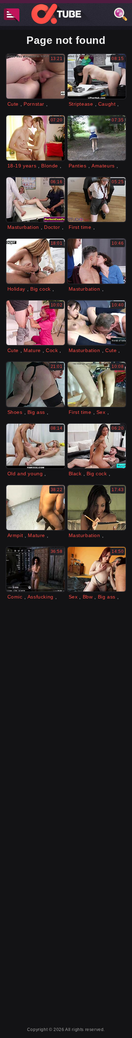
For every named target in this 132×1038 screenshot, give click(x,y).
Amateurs (103, 165)
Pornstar (34, 104)
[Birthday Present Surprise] (35, 446)
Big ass (36, 412)
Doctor (52, 227)
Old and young (25, 473)
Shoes (15, 412)
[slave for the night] (35, 384)
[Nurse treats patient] (35, 323)
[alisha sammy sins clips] (35, 507)
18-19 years (22, 165)
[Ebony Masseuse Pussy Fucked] (97, 446)
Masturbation (23, 227)
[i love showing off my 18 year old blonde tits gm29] (35, 138)
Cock (52, 350)
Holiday (16, 289)
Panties (78, 165)
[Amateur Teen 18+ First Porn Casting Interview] (97, 138)
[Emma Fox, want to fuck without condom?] (97, 569)
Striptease (81, 104)
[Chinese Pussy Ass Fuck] (97, 323)
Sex (101, 412)
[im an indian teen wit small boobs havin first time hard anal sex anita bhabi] (97, 384)
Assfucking (40, 597)
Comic (15, 597)
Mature (32, 350)
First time (80, 227)
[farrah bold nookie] (35, 569)
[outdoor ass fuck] (97, 507)
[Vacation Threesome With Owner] (35, 261)
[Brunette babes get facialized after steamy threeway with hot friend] (97, 261)
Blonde (49, 165)
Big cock (40, 289)
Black (75, 473)
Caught (107, 104)
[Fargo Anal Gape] (35, 76)
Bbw (88, 597)
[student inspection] (97, 200)
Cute (13, 104)
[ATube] (66, 14)
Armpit (15, 535)
